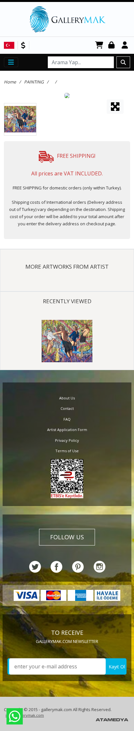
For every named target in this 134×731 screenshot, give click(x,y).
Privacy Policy (67, 440)
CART (99, 45)
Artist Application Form (67, 429)
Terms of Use (67, 450)
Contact (67, 408)
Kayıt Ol (117, 667)
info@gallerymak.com (25, 715)
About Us (67, 397)
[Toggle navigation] (11, 62)
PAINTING (34, 82)
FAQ (67, 419)
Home (10, 82)
